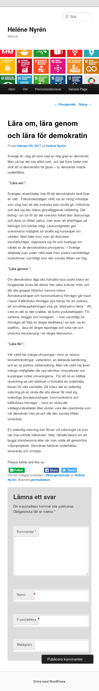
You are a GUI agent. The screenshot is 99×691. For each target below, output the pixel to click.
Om (25, 89)
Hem (12, 89)
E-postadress (28, 619)
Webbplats (24, 644)
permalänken (40, 479)
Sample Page (78, 89)
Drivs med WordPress (49, 681)
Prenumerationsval (48, 89)
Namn (26, 595)
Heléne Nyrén (27, 29)
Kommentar (26, 531)
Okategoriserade (57, 475)
